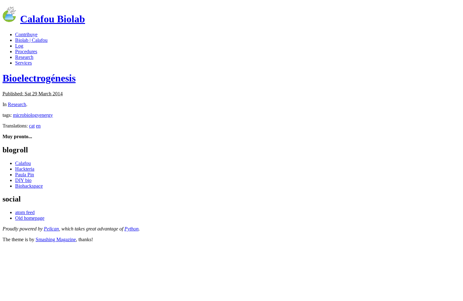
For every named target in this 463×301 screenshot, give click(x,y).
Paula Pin (24, 174)
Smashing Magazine (56, 239)
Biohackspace (29, 186)
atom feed (25, 212)
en (38, 125)
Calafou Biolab (52, 19)
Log (19, 45)
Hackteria (24, 169)
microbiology (26, 115)
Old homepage (29, 218)
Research (24, 57)
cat (32, 125)
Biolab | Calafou (31, 40)
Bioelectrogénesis (39, 78)
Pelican (51, 228)
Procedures (26, 51)
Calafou (23, 163)
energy (46, 115)
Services (23, 62)
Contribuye (26, 34)
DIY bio (23, 180)
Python (131, 228)
